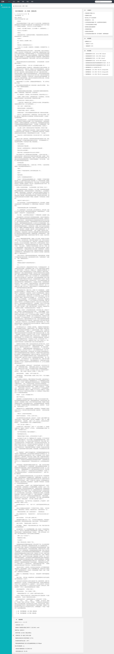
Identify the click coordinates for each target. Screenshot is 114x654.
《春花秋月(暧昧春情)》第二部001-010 (23, 648)
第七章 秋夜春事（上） (20, 646)
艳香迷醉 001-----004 (89, 20)
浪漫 (23, 1)
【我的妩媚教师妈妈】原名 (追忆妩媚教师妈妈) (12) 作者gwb (28, 643)
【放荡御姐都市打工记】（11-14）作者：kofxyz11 (95, 53)
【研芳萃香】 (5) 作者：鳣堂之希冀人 (23, 632)
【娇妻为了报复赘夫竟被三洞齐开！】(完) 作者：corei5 (27, 627)
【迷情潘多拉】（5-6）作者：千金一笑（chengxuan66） (97, 71)
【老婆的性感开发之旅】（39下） (22, 640)
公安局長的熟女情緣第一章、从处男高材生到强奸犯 (95, 22)
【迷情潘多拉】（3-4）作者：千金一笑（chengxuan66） (97, 69)
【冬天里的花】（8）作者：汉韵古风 (28, 613)
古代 (14, 1)
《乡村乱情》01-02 (19, 624)
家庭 (18, 1)
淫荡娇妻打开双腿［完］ (90, 13)
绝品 (28, 1)
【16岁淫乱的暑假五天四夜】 (91, 24)
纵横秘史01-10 (88, 41)
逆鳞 (2, 1)
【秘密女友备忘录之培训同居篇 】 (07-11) (24, 638)
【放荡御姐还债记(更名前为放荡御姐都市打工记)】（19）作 (97, 62)
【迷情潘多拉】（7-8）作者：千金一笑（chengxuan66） (97, 74)
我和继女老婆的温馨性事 (90, 26)
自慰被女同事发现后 (89, 31)
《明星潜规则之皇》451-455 (21, 651)
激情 (9, 1)
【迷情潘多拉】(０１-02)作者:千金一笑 (93, 67)
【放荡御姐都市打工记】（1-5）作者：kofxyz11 (95, 58)
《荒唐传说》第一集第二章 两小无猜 (23, 635)
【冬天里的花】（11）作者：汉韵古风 (28, 611)
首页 (23, 6)
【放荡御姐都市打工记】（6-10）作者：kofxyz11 (95, 56)
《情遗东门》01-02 (89, 43)
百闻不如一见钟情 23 (19, 630)
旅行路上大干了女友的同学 (90, 17)
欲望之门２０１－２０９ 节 (21, 622)
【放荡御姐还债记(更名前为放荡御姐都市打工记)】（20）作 (97, 65)
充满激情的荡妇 (88, 29)
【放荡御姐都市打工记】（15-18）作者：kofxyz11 (95, 60)
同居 (32, 1)
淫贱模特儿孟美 (88, 15)
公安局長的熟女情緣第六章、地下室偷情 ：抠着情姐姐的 (96, 33)
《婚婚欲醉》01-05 (89, 46)
